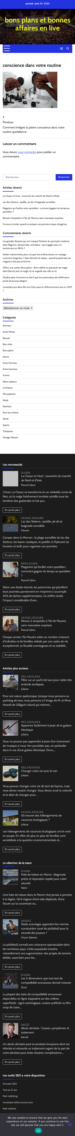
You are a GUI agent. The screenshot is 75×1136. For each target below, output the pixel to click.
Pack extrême (9, 1108)
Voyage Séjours (10, 437)
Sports (6, 425)
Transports (8, 431)
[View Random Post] (61, 48)
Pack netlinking (10, 1096)
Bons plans (8, 350)
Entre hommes (10, 369)
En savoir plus (12, 510)
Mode (5, 400)
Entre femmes (10, 363)
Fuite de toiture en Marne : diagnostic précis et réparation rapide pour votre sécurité (43, 879)
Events (6, 375)
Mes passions (9, 394)
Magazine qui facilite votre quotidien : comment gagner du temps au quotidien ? (45, 571)
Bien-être (7, 344)
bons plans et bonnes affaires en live (37, 24)
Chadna (6, 277)
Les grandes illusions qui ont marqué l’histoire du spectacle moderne (36, 241)
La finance (8, 387)
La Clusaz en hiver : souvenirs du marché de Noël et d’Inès (31, 196)
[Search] (67, 48)
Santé (6, 418)
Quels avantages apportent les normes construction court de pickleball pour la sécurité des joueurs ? (45, 928)
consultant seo (10, 287)
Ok (38, 1130)
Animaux (7, 325)
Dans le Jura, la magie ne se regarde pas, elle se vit (32, 271)
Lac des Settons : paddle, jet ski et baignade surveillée (29, 202)
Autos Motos (9, 331)
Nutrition (7, 406)
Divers (6, 356)
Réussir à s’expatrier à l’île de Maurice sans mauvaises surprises (33, 218)
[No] (69, 1124)
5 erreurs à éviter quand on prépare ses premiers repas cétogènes (35, 224)
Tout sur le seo (10, 1090)
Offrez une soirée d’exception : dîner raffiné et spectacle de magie (35, 267)
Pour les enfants (10, 412)
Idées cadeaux (10, 381)
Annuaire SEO (10, 1083)
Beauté (6, 338)
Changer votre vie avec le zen (39, 771)
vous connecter (27, 152)
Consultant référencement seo (18, 1102)
